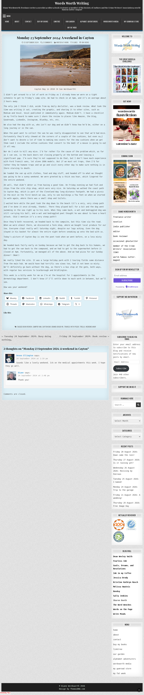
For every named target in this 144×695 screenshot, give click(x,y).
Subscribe (121, 368)
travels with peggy (71, 326)
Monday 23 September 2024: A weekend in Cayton (55, 37)
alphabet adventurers (89, 21)
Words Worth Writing (72, 3)
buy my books (42, 21)
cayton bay (46, 326)
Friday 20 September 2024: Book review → (84, 336)
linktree (57, 21)
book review (27, 326)
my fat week (72, 27)
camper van (37, 326)
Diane (21, 373)
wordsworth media (110, 21)
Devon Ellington (24, 355)
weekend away (91, 326)
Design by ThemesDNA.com (72, 689)
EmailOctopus (133, 287)
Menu (9, 16)
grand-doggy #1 (57, 326)
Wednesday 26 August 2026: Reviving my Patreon (124, 471)
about (17, 21)
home (7, 21)
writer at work (62, 42)
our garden (70, 21)
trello (82, 326)
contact (28, 21)
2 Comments (47, 42)
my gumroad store (131, 21)
